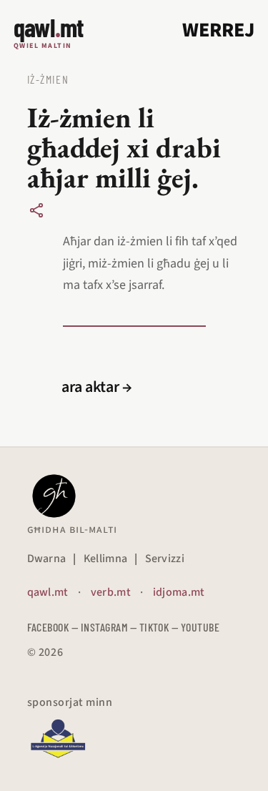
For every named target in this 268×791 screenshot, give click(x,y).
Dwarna (46, 558)
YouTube (200, 627)
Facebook (48, 627)
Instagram (104, 627)
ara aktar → (96, 387)
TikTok (154, 627)
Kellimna (106, 558)
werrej (218, 30)
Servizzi (165, 558)
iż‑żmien (48, 79)
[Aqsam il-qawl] (36, 210)
